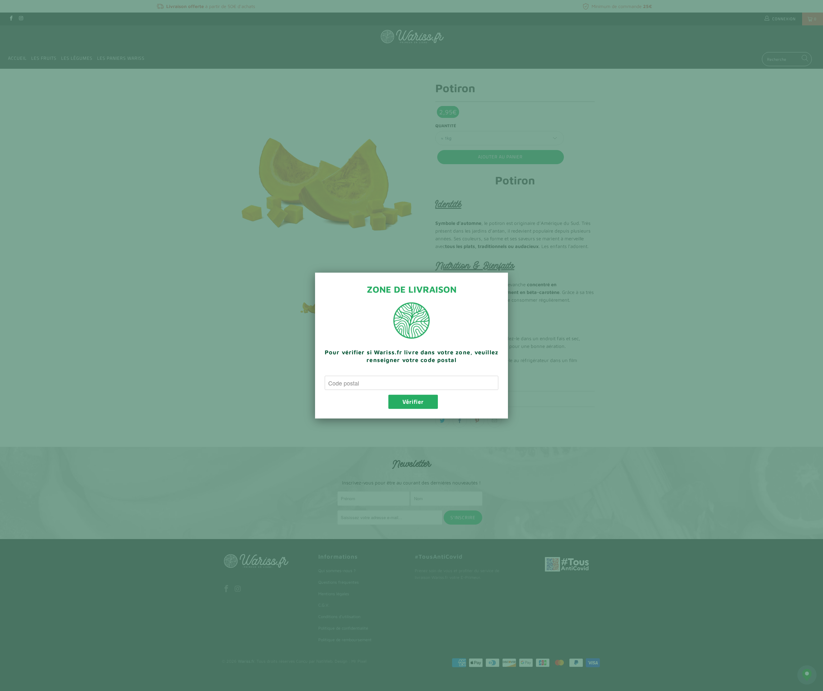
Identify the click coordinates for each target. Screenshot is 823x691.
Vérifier (413, 401)
